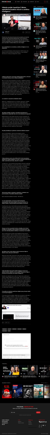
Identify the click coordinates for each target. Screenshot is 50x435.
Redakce (19, 421)
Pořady (18, 1)
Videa (9, 330)
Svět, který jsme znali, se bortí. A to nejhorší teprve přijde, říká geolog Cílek (30, 376)
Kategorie (25, 1)
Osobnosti (32, 1)
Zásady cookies (21, 422)
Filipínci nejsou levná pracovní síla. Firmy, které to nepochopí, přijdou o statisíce (41, 17)
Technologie (4, 330)
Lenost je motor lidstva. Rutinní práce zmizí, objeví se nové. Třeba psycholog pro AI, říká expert (41, 75)
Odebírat (38, 412)
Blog (38, 1)
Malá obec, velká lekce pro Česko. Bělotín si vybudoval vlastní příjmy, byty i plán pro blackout (41, 32)
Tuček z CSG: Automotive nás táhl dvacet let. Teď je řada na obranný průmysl (41, 46)
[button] (47, 370)
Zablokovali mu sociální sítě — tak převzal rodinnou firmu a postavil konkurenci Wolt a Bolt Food (41, 90)
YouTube (30, 422)
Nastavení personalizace (32, 427)
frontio (47, 433)
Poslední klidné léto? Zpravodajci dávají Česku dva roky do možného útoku (11, 376)
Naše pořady (5, 420)
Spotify (29, 421)
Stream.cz (30, 424)
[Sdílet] (27, 32)
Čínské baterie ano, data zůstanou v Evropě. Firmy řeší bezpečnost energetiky (41, 60)
